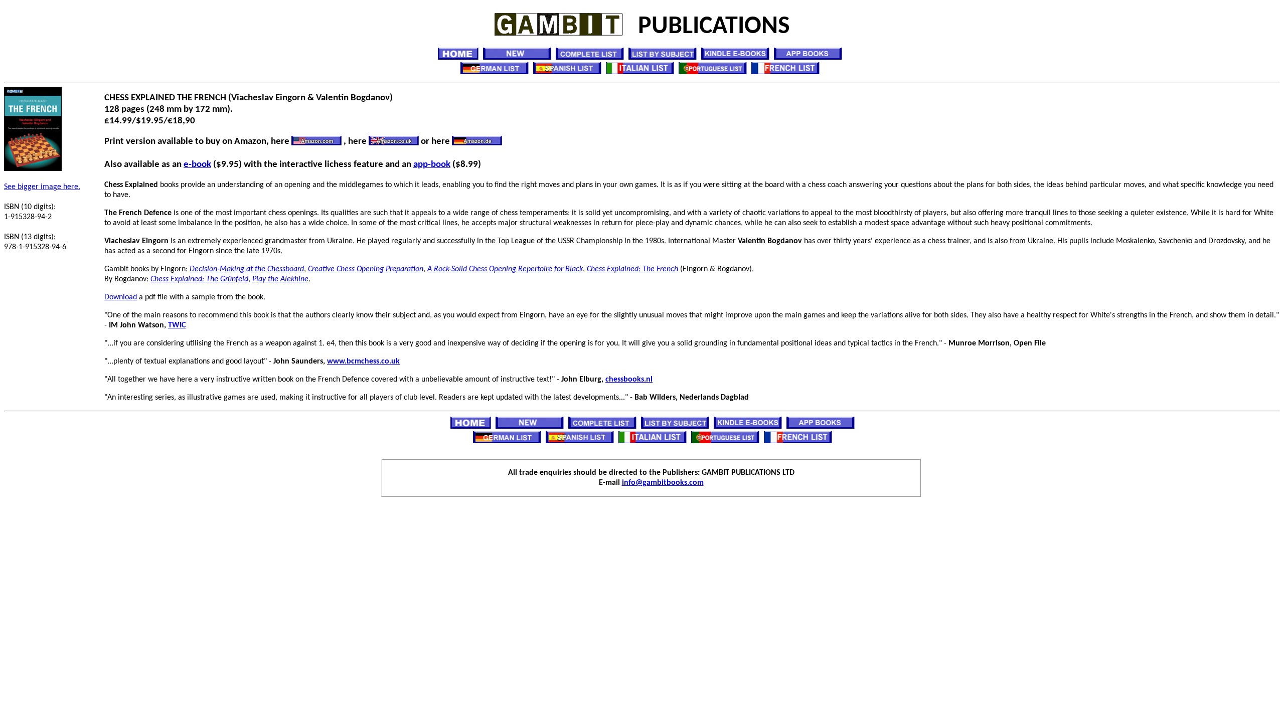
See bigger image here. (42, 187)
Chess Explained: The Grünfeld (199, 279)
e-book (197, 164)
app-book (431, 164)
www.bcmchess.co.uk (363, 361)
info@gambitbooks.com (663, 483)
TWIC (177, 325)
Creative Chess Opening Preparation (365, 269)
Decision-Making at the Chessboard (247, 269)
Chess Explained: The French (632, 269)
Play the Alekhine (280, 279)
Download (120, 297)
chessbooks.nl (629, 380)
